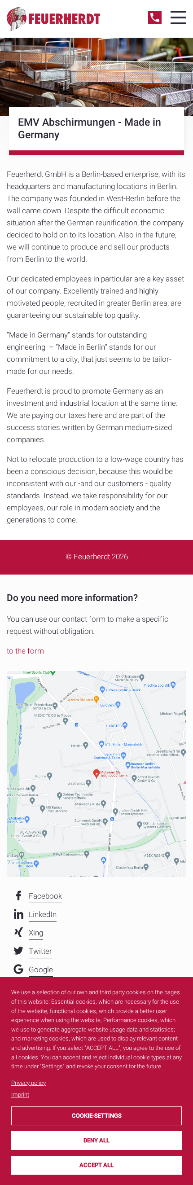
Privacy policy (28, 1083)
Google (41, 969)
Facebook (45, 896)
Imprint (20, 1094)
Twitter (40, 951)
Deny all (96, 1140)
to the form (25, 651)
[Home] (53, 18)
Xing (36, 933)
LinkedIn (43, 914)
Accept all (96, 1165)
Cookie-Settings (97, 1115)
